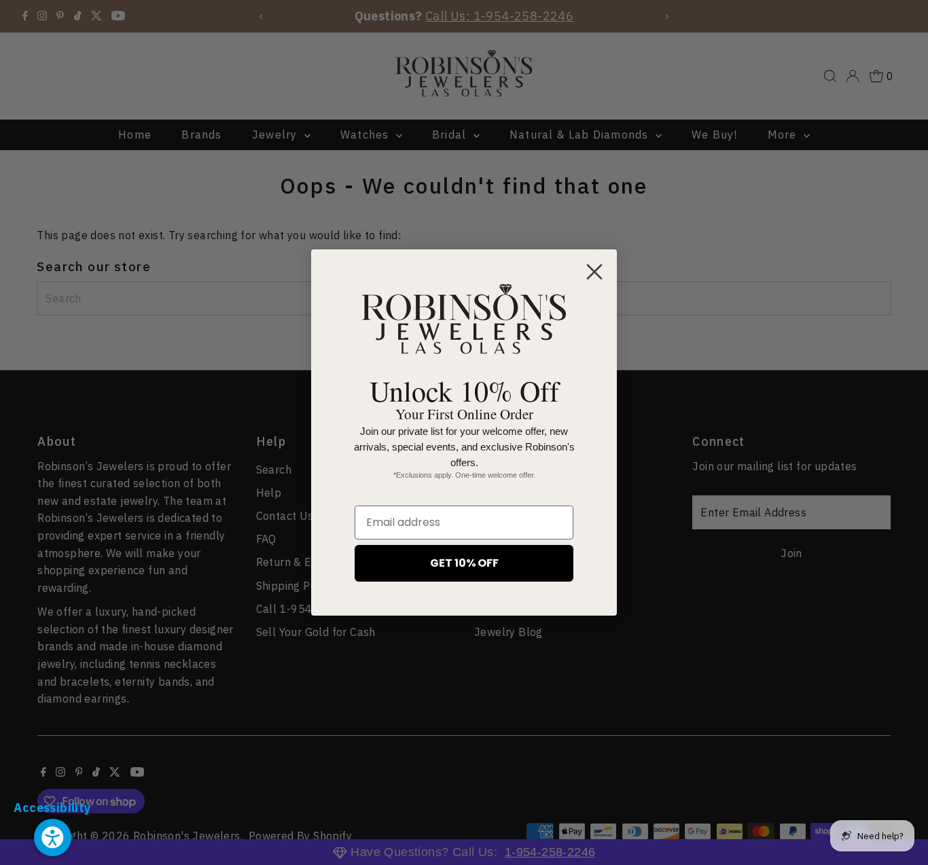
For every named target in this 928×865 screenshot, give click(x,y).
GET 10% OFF (464, 563)
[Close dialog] (594, 272)
